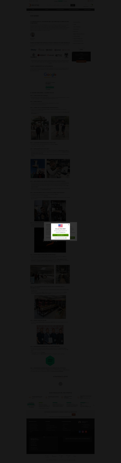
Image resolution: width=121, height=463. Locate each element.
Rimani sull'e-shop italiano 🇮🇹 (60, 237)
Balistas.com (62, 232)
